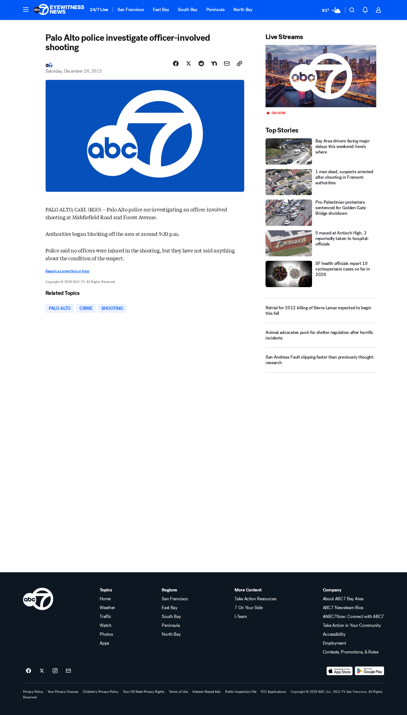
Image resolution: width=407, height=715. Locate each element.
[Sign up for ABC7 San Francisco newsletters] (68, 670)
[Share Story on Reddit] (201, 63)
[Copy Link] (239, 63)
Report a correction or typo (67, 271)
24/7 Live (99, 9)
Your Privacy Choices (63, 691)
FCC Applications (273, 691)
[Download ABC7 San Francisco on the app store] (339, 671)
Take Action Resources (255, 599)
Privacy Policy (33, 691)
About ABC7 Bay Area (343, 599)
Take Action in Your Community (352, 625)
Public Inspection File (240, 691)
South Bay (187, 9)
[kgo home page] (38, 599)
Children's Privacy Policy (101, 691)
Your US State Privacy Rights (143, 691)
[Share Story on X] (188, 63)
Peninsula (215, 9)
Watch (105, 625)
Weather (107, 608)
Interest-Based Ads (206, 691)
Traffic (105, 616)
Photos (106, 634)
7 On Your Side (249, 608)
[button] (26, 9)
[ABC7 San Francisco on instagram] (55, 670)
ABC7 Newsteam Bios (343, 608)
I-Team (241, 616)
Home (105, 599)
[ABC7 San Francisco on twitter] (41, 670)
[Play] (321, 76)
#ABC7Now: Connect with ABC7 (353, 616)
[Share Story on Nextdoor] (214, 63)
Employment (334, 643)
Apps (104, 643)
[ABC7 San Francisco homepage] (59, 10)
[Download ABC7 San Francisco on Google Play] (369, 671)
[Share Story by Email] (226, 63)
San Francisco (130, 9)
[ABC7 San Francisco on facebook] (28, 670)
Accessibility (334, 634)
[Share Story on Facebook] (176, 63)
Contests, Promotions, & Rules (350, 652)
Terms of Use (178, 691)
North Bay (243, 9)
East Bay (161, 9)
